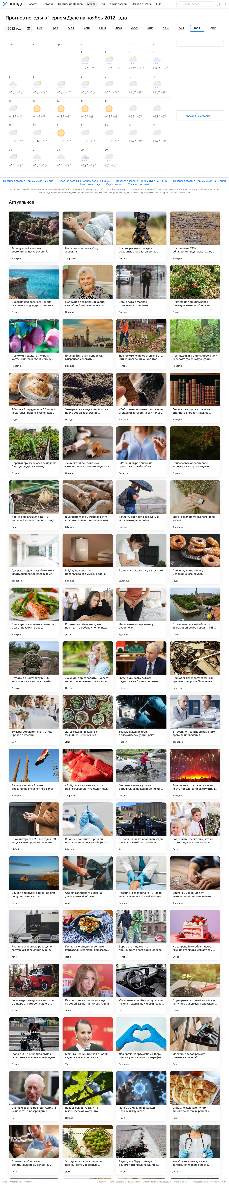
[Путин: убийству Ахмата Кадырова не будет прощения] (141, 666)
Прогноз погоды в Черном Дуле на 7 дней (141, 180)
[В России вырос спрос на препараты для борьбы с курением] (141, 451)
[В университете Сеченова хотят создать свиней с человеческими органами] (88, 505)
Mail (5, 1182)
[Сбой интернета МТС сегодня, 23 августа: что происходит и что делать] (34, 827)
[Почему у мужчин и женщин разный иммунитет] (141, 1096)
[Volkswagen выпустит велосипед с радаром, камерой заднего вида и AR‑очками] (34, 989)
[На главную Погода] (15, 4)
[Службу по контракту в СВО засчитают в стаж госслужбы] (34, 666)
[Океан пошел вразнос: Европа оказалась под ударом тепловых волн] (34, 290)
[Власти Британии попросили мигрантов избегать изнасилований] (88, 344)
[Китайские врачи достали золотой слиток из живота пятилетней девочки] (195, 1150)
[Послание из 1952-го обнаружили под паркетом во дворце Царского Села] (195, 237)
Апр (87, 28)
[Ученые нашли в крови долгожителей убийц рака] (141, 720)
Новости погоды (90, 184)
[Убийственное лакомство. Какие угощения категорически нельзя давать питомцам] (141, 398)
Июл (134, 28)
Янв (40, 28)
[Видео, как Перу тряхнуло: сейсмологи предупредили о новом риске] (141, 1150)
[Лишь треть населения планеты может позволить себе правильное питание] (34, 613)
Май (102, 28)
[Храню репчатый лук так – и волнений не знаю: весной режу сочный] (34, 505)
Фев (55, 28)
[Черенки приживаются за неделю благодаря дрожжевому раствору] (34, 451)
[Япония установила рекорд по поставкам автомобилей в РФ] (34, 935)
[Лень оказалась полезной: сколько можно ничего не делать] (88, 451)
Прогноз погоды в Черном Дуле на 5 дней (84, 180)
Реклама (28, 1182)
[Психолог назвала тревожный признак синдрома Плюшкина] (195, 666)
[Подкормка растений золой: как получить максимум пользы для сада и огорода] (195, 989)
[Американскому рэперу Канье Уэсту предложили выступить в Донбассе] (195, 774)
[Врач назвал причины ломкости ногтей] (195, 505)
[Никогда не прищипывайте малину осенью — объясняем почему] (195, 290)
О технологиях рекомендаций (157, 1182)
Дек (213, 28)
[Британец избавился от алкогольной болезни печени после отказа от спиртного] (195, 881)
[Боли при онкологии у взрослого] (141, 559)
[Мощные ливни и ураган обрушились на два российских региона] (141, 774)
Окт (181, 28)
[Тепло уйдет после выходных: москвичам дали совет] (141, 505)
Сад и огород (114, 184)
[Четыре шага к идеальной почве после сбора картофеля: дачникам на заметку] (88, 398)
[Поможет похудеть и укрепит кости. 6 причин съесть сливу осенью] (34, 344)
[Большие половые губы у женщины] (88, 237)
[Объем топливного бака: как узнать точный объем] (88, 881)
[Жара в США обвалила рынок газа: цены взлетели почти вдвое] (34, 1042)
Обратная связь (182, 1182)
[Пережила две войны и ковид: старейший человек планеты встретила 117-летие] (88, 290)
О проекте (101, 1182)
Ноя (197, 28)
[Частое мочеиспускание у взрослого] (141, 613)
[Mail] (5, 4)
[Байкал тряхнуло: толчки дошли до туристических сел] (34, 881)
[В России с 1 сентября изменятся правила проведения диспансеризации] (195, 720)
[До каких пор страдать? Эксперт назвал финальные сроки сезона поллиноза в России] (88, 666)
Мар (71, 28)
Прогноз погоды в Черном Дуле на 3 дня (28, 180)
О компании (15, 1182)
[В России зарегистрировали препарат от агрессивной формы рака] (88, 827)
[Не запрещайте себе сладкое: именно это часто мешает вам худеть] (195, 935)
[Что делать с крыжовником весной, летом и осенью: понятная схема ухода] (88, 1150)
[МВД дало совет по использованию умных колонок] (88, 559)
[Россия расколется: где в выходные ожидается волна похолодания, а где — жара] (141, 237)
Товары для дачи (138, 184)
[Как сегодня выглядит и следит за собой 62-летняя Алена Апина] (88, 989)
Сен (166, 28)
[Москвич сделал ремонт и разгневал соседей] (195, 1042)
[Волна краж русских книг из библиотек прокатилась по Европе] (195, 398)
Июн (118, 28)
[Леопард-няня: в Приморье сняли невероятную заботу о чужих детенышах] (195, 344)
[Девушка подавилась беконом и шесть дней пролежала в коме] (34, 559)
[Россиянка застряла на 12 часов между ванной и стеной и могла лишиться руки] (141, 881)
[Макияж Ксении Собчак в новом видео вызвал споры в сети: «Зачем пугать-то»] (88, 1042)
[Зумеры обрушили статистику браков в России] (34, 720)
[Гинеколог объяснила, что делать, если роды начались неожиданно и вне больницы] (34, 1150)
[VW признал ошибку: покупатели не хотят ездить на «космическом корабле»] (141, 989)
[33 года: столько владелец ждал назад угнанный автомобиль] (141, 827)
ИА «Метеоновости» (216, 1182)
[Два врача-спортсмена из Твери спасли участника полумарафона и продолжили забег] (141, 1042)
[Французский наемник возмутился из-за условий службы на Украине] (34, 237)
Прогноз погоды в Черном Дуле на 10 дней (199, 180)
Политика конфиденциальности (124, 1182)
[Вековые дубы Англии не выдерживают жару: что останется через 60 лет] (88, 1096)
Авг (150, 28)
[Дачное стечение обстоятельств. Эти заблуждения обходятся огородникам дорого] (141, 344)
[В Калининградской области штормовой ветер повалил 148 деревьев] (195, 613)
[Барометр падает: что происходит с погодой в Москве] (141, 935)
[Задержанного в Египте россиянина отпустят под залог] (34, 774)
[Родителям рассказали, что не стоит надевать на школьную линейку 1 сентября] (195, 827)
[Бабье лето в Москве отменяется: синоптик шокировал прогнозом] (141, 290)
